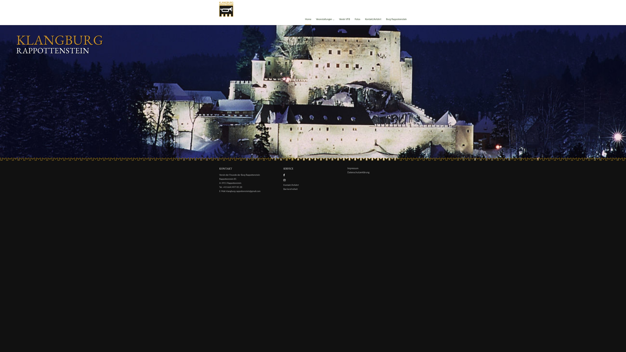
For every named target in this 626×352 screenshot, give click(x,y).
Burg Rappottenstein (396, 19)
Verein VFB (344, 19)
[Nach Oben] (618, 344)
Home (308, 19)
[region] (313, 93)
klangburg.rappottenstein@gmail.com (243, 191)
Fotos (357, 19)
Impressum (352, 168)
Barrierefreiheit (290, 189)
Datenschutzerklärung (358, 172)
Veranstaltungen (324, 19)
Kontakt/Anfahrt (373, 19)
